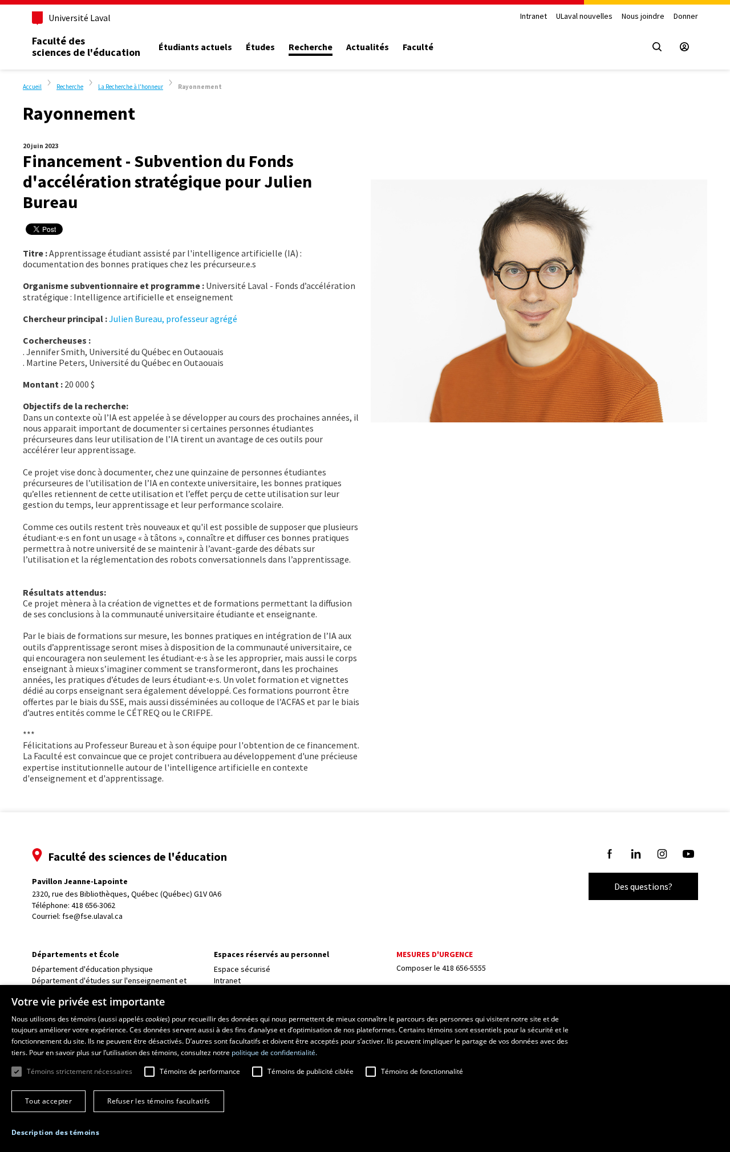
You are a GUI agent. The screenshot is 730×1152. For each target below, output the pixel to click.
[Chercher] (657, 46)
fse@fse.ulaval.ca (92, 916)
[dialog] (365, 1068)
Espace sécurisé (242, 969)
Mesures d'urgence (434, 954)
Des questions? (643, 886)
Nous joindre (643, 16)
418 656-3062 (93, 905)
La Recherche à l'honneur (130, 87)
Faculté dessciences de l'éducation (86, 46)
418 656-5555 (464, 968)
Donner (686, 16)
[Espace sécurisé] (684, 46)
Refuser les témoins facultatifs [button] (158, 1101)
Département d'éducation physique (92, 969)
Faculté (418, 46)
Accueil (32, 87)
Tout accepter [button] (48, 1101)
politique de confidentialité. (274, 1052)
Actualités (367, 46)
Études (260, 46)
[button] (55, 1132)
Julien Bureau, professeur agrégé (173, 318)
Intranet (533, 16)
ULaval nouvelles (584, 16)
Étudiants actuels (195, 46)
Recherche (310, 46)
